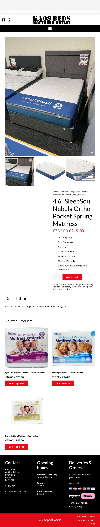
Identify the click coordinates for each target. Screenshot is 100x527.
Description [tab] (16, 298)
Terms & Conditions (79, 502)
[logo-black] (51, 20)
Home (55, 191)
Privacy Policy (75, 506)
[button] (50, 28)
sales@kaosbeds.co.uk (16, 491)
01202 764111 (12, 485)
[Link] (3, 20)
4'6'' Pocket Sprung (79, 287)
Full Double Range (67, 191)
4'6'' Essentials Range (72, 284)
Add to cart (72, 277)
